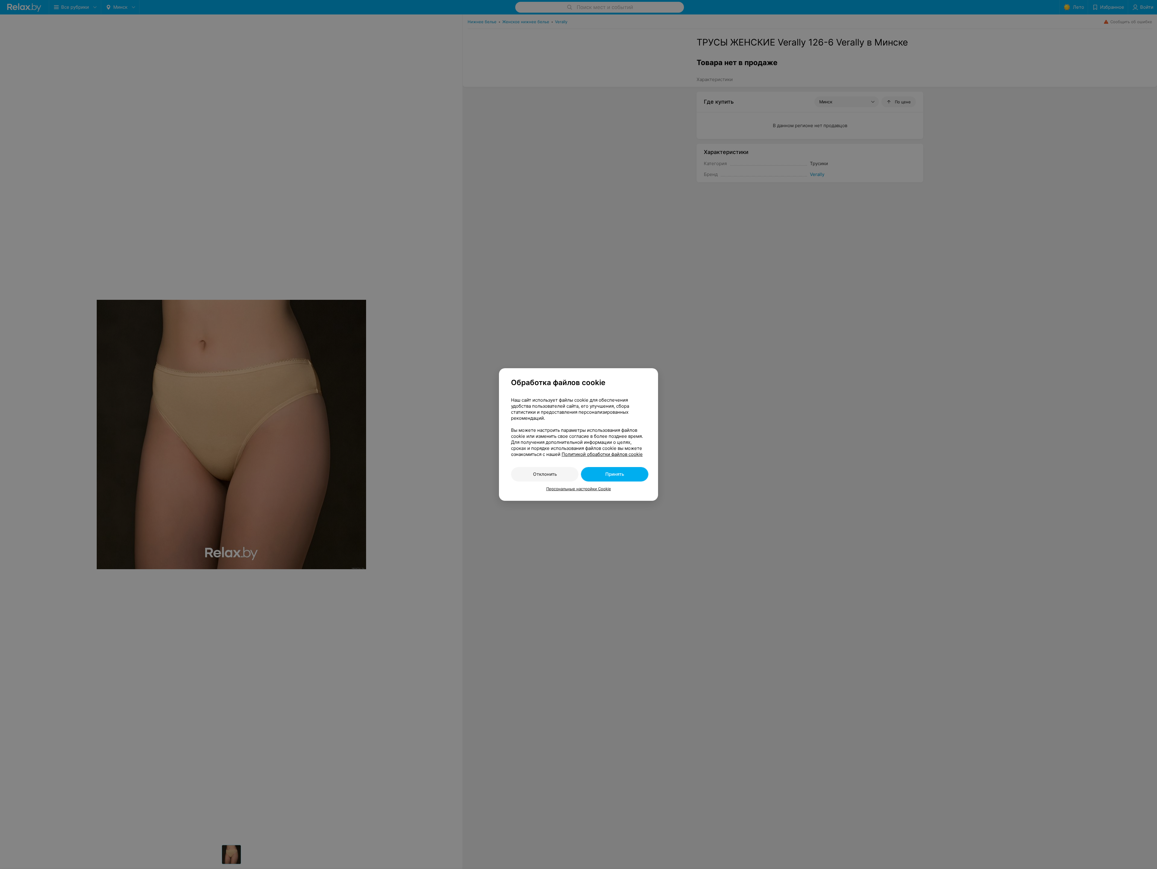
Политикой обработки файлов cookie (602, 454)
